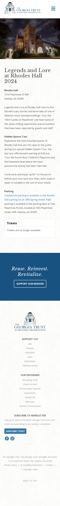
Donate (30, 348)
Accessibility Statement (31, 465)
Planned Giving (30, 365)
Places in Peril (30, 384)
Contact (49, 465)
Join (30, 343)
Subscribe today (15, 431)
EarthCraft (30, 397)
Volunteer (30, 352)
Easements (30, 392)
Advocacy (30, 401)
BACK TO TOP (30, 480)
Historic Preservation (30, 406)
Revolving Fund (30, 379)
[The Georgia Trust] (22, 8)
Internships (30, 361)
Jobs (30, 356)
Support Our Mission (30, 283)
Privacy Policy (10, 465)
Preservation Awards (30, 388)
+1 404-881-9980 (29, 469)
